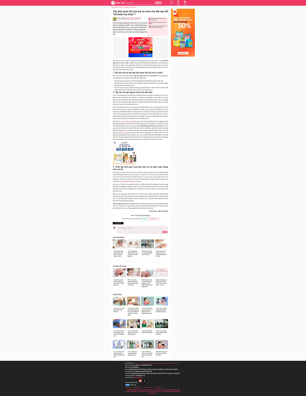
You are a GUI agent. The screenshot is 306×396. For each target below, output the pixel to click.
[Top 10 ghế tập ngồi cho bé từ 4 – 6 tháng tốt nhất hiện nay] (133, 243)
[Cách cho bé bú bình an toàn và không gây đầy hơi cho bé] (161, 243)
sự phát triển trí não (127, 181)
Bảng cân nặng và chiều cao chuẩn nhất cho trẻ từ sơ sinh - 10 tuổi (161, 282)
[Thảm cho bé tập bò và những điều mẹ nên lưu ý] (147, 243)
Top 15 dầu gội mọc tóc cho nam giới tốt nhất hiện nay (147, 354)
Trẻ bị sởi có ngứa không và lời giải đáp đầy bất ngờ (161, 309)
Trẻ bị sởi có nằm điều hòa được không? (119, 309)
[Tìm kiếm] (158, 2)
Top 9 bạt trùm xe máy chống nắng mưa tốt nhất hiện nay (119, 333)
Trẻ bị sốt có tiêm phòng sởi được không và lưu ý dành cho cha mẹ (147, 310)
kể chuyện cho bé (161, 363)
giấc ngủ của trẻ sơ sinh (125, 121)
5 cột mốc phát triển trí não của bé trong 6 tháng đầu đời (119, 282)
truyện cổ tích (137, 363)
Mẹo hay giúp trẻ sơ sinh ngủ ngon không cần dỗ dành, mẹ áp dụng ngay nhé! (147, 283)
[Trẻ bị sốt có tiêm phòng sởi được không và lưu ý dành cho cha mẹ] (147, 301)
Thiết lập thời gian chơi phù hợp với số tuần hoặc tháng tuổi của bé (158, 26)
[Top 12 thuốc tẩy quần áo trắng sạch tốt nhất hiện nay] (119, 344)
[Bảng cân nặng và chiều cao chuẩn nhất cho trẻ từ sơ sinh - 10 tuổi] (161, 272)
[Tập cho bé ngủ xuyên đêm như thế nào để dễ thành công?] (119, 243)
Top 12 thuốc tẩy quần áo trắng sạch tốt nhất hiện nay (119, 354)
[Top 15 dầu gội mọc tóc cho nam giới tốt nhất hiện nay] (147, 344)
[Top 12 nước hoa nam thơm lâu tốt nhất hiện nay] (133, 323)
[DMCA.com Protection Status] (131, 385)
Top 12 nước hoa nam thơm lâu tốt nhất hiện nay (133, 332)
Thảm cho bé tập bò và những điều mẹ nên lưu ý (147, 252)
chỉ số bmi (176, 363)
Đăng (165, 232)
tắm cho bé (125, 132)
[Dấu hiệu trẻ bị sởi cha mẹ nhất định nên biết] (161, 344)
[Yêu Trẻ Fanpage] (145, 382)
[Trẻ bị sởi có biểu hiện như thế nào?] (147, 323)
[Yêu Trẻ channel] (140, 382)
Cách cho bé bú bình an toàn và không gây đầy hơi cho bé (161, 253)
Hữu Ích (145, 218)
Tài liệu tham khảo (136, 19)
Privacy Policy (148, 387)
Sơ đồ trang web (158, 387)
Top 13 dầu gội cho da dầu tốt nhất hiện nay (132, 353)
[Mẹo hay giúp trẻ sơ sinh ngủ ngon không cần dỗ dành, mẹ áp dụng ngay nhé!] (147, 272)
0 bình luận (118, 223)
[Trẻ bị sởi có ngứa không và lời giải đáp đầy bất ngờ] (161, 301)
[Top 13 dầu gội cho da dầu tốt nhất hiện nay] (133, 344)
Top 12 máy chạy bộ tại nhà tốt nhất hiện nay (161, 332)
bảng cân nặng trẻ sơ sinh (149, 363)
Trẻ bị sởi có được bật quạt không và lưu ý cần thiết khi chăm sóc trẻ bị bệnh (133, 311)
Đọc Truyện (178, 4)
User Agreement (137, 387)
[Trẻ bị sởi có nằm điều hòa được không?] (119, 301)
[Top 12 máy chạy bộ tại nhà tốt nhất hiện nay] (161, 323)
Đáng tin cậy (154, 218)
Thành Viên (185, 4)
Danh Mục (171, 3)
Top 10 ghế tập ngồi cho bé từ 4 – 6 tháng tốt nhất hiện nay (133, 253)
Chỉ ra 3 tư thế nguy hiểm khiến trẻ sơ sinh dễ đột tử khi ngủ (133, 282)
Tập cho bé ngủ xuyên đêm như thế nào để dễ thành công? (118, 253)
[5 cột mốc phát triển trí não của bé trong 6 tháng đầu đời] (119, 272)
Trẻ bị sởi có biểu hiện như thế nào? (147, 331)
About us (128, 387)
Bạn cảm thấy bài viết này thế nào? (131, 218)
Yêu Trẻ (120, 2)
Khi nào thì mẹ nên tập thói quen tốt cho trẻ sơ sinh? (157, 19)
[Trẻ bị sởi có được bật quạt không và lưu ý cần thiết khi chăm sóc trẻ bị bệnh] (133, 301)
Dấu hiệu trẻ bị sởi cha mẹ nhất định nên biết (161, 353)
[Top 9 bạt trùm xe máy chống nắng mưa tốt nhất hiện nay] (119, 323)
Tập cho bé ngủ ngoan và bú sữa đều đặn (157, 23)
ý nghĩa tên (169, 363)
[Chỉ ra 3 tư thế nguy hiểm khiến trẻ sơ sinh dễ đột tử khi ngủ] (133, 272)
